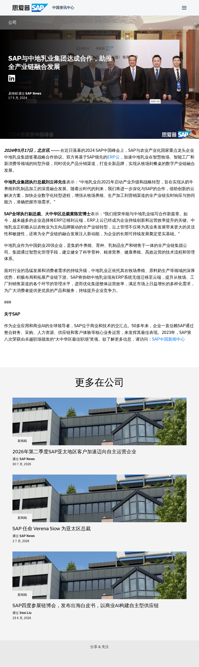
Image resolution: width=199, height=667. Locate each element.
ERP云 (113, 157)
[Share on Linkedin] (11, 79)
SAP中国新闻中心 (168, 339)
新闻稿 (13, 93)
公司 (12, 22)
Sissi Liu (25, 613)
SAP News (33, 93)
